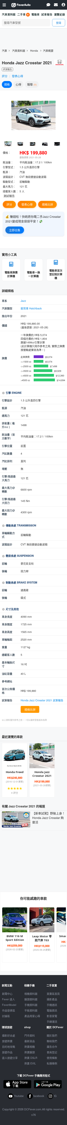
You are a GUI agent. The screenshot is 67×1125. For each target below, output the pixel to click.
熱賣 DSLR (30, 1058)
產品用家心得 (32, 1016)
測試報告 (9, 196)
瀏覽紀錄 (59, 14)
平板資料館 (30, 1010)
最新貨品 (29, 1041)
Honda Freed (15, 772)
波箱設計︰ (9, 177)
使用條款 (52, 1058)
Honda (34, 50)
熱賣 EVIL (30, 1063)
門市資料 (29, 1035)
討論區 (6, 1016)
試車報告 (46, 14)
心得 (18, 84)
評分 (4, 76)
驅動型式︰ (9, 181)
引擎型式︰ (9, 167)
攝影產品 (52, 999)
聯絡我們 (52, 1041)
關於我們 (52, 1035)
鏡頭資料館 (30, 999)
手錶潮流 (52, 1021)
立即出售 (14, 230)
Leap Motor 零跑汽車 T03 (42, 938)
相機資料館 (30, 993)
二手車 (21, 14)
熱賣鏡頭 (29, 1052)
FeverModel (9, 1005)
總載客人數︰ (10, 191)
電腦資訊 (52, 1010)
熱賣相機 (29, 1046)
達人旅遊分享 (10, 1058)
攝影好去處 (8, 1035)
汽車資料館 (9, 14)
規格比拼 (47, 204)
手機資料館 (30, 1005)
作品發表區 (8, 1010)
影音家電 (52, 1016)
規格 (7, 84)
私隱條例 (52, 1063)
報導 (31, 84)
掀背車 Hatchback (31, 308)
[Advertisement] (33, 860)
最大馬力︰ (9, 186)
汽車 (4, 50)
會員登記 (52, 1052)
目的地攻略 (8, 1046)
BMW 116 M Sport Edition (15, 938)
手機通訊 (52, 1005)
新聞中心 (7, 993)
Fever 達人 (8, 999)
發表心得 (17, 76)
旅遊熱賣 (7, 1041)
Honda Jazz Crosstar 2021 (42, 774)
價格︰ (7, 152)
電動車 (35, 14)
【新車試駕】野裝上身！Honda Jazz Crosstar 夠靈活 (48, 817)
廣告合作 (52, 1046)
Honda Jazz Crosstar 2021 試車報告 (42, 700)
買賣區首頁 (53, 993)
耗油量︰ (8, 162)
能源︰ (7, 172)
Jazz (23, 301)
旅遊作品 (7, 1052)
